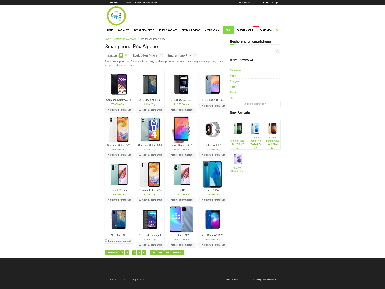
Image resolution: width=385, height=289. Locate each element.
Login (275, 2)
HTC (232, 86)
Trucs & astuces (168, 30)
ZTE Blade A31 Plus (213, 100)
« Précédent (112, 252)
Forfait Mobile (247, 29)
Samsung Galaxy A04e (118, 100)
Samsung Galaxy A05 (118, 145)
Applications (212, 30)
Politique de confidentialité (146, 2)
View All (248, 60)
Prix (228, 30)
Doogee (234, 81)
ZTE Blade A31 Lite (149, 100)
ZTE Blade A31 (118, 235)
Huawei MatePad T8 (181, 145)
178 (160, 252)
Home (110, 30)
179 (167, 252)
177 (153, 252)
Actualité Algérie (144, 30)
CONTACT (129, 2)
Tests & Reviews (191, 30)
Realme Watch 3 (212, 145)
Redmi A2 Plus (119, 190)
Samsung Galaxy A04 (150, 190)
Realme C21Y (181, 235)
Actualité (123, 30)
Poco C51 (181, 190)
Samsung (235, 70)
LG (231, 98)
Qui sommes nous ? (115, 2)
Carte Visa (266, 30)
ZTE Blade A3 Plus (181, 100)
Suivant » (178, 252)
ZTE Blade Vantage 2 (150, 235)
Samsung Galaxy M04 (150, 145)
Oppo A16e (212, 190)
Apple (233, 75)
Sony (233, 92)
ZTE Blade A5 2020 (212, 235)
